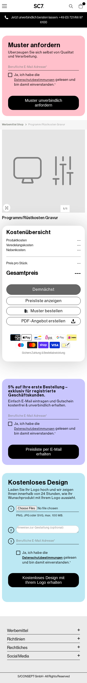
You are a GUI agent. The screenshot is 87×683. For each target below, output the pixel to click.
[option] (43, 171)
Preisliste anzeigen (43, 300)
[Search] (71, 6)
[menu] (4, 6)
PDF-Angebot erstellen (43, 321)
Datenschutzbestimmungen (34, 79)
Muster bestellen (47, 311)
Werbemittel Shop (13, 124)
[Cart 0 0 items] (81, 6)
